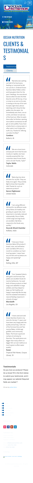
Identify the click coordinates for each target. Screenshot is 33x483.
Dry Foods (7, 410)
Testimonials (11, 66)
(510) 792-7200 (12, 445)
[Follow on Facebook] (8, 426)
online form (13, 387)
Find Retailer (8, 17)
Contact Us (8, 415)
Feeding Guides (8, 22)
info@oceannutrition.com (14, 443)
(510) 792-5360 (10, 447)
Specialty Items (9, 413)
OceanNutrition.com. (16, 464)
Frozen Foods (8, 408)
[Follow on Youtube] (11, 426)
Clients (10, 70)
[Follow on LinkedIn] (15, 426)
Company (7, 406)
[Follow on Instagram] (4, 426)
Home (6, 403)
